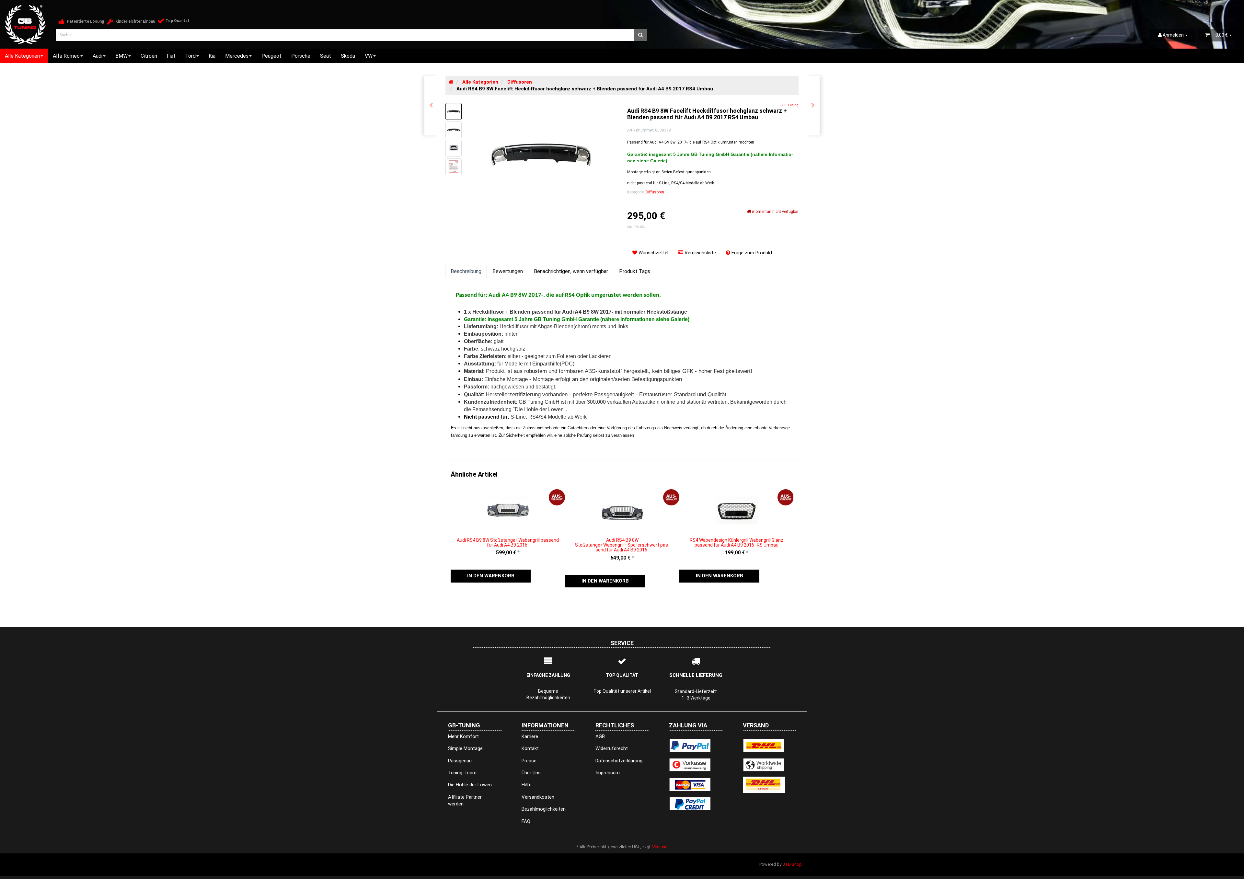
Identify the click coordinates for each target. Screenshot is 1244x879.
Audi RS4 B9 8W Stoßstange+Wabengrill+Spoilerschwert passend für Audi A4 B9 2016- (622, 545)
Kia (212, 56)
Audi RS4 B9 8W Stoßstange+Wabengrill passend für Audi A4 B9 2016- (508, 543)
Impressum (607, 773)
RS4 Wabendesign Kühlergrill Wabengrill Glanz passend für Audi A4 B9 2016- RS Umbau (736, 543)
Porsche (300, 56)
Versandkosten (538, 797)
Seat (325, 56)
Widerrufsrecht (611, 748)
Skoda (348, 56)
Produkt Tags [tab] (634, 271)
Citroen (149, 56)
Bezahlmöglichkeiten (544, 809)
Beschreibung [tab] (466, 271)
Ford (190, 56)
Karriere (530, 736)
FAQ (526, 821)
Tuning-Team (462, 773)
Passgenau (460, 761)
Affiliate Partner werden (465, 800)
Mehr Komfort (463, 736)
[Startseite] (451, 82)
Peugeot (271, 56)
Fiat (171, 56)
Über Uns (531, 773)
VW (369, 56)
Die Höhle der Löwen (470, 785)
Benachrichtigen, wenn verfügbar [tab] (571, 271)
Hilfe (527, 785)
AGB (600, 736)
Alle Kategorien (22, 56)
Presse (529, 761)
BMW (121, 56)
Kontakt (530, 748)
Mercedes (236, 56)
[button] (491, 576)
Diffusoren (655, 192)
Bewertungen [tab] (507, 271)
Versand (660, 846)
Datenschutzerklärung (618, 761)
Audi (97, 56)
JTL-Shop (792, 864)
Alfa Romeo (66, 56)
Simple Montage (465, 748)
